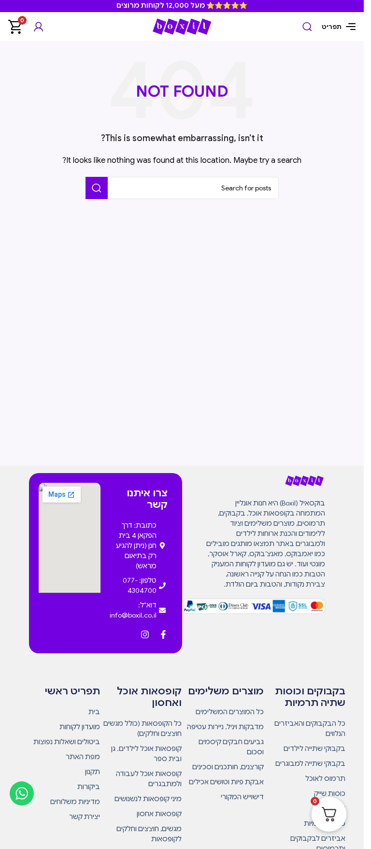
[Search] (307, 26)
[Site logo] (182, 26)
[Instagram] (145, 634)
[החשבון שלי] (38, 26)
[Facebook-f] (163, 634)
